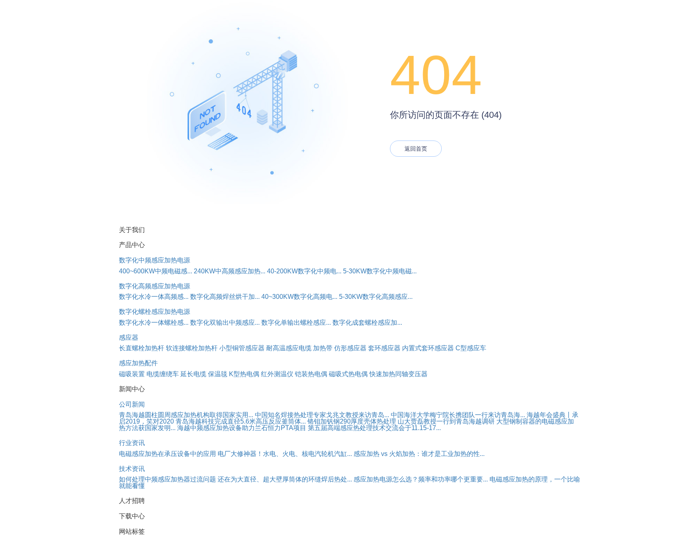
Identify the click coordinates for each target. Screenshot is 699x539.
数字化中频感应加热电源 (154, 260)
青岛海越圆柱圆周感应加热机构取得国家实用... (186, 414)
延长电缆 (193, 374)
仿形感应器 (350, 348)
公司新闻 (132, 404)
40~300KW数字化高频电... (299, 296)
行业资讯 (132, 442)
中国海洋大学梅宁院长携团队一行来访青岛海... (458, 414)
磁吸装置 (132, 374)
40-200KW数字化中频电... (304, 271)
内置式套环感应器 (428, 348)
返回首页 (416, 148)
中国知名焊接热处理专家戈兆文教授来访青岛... (322, 414)
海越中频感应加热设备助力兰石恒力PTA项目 (241, 427)
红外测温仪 (277, 374)
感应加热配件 (138, 363)
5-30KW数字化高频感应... (376, 296)
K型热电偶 (244, 374)
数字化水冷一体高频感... (154, 296)
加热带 (323, 348)
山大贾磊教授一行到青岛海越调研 (446, 421)
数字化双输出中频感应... (225, 322)
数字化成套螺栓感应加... (367, 322)
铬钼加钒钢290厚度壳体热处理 (351, 421)
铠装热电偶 (311, 374)
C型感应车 (470, 348)
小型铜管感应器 (242, 348)
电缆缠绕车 (162, 374)
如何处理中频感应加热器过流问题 (167, 479)
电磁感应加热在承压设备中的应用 (167, 453)
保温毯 (217, 374)
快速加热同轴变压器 (398, 374)
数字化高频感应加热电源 (154, 286)
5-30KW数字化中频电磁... (380, 271)
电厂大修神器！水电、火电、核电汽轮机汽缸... (285, 453)
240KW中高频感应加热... (229, 271)
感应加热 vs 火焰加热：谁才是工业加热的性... (419, 453)
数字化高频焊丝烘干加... (225, 296)
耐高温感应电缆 (288, 348)
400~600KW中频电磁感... (155, 271)
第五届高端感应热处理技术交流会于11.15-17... (374, 427)
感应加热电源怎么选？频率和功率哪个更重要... (421, 479)
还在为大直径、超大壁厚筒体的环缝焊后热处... (285, 479)
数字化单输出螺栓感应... (296, 322)
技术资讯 (132, 468)
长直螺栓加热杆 (141, 348)
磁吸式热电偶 (348, 374)
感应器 (128, 337)
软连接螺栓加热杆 (192, 348)
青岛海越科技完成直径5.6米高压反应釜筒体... (241, 421)
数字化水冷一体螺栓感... (154, 322)
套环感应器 (384, 348)
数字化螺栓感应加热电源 (154, 311)
